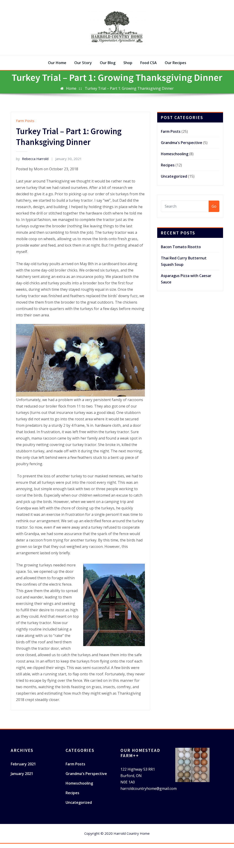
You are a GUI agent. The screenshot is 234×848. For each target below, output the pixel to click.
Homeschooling (174, 153)
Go (214, 206)
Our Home (57, 62)
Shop (127, 62)
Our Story (83, 62)
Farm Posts (25, 120)
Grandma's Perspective (181, 142)
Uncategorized (174, 176)
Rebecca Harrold (32, 158)
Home (71, 88)
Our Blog (107, 62)
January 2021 (22, 773)
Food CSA (148, 62)
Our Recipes (175, 62)
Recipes (168, 165)
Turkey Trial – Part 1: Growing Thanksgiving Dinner (129, 88)
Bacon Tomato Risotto (181, 246)
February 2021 (23, 763)
